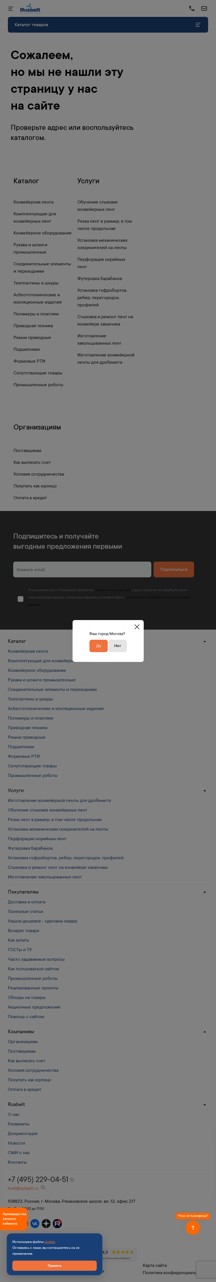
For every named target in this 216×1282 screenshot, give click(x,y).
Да (98, 645)
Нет (117, 645)
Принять (55, 1265)
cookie (49, 1242)
